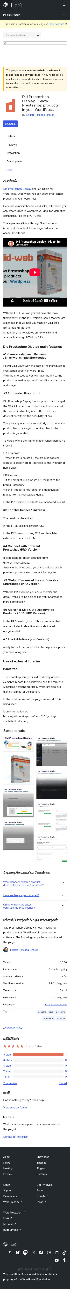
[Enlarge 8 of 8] (62, 839)
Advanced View (12, 1028)
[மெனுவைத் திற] (65, 5)
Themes (41, 1162)
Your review (10, 1083)
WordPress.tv (13, 1202)
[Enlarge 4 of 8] (29, 824)
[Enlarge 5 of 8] (62, 740)
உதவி (9, 169)
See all (63, 1083)
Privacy (7, 1174)
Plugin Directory (12, 14)
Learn (6, 1184)
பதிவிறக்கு (10, 123)
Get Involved (44, 1184)
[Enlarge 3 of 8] (29, 791)
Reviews (12, 144)
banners (42, 1012)
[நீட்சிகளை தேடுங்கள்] (38, 35)
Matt (7, 1218)
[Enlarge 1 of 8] (29, 740)
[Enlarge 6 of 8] (62, 773)
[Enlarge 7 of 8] (62, 806)
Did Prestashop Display (17, 188)
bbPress (9, 1224)
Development (15, 161)
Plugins (41, 1168)
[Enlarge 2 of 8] (29, 758)
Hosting (8, 1168)
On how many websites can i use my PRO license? (19, 906)
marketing (60, 1012)
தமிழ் (13, 1244)
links (51, 1012)
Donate (43, 1196)
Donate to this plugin (15, 1136)
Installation (13, 153)
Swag (42, 1202)
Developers (10, 1196)
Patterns (42, 1174)
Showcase (43, 1156)
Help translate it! (58, 24)
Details (11, 136)
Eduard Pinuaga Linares (40, 114)
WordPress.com (14, 1212)
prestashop (48, 1018)
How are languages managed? (21, 895)
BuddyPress (12, 1229)
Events (41, 1190)
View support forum (15, 1107)
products (61, 1018)
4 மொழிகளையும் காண (56, 1004)
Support (8, 1190)
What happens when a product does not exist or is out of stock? (23, 883)
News (6, 1162)
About (6, 1156)
